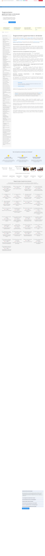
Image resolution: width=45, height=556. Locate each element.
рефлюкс (23, 38)
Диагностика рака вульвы (6, 129)
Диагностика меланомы (6, 49)
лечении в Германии (30, 37)
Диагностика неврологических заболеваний (5, 56)
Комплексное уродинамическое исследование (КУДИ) (5, 116)
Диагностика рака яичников (6, 89)
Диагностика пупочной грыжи (7, 96)
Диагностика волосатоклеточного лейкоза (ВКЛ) (7, 92)
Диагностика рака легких (6, 43)
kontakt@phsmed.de (7, 29)
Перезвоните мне (36, 0)
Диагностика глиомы (5, 142)
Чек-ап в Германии (5, 81)
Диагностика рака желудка (6, 52)
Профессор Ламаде (40, 171)
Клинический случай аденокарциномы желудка (40, 176)
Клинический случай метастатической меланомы (26, 176)
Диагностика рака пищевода (6, 90)
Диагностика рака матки (6, 44)
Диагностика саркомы (6, 53)
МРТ (3, 71)
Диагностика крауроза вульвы (7, 54)
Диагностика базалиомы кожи (7, 136)
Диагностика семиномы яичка (7, 137)
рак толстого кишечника (23, 39)
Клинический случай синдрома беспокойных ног (12, 176)
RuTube (8, 188)
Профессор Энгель (26, 171)
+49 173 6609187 (20, 0)
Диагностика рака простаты (6, 70)
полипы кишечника (15, 39)
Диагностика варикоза (6, 72)
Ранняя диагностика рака (6, 141)
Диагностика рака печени (6, 85)
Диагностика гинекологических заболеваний (5, 59)
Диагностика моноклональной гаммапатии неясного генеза (7, 119)
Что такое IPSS (5, 69)
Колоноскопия (20, 82)
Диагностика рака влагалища (7, 130)
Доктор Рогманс (33, 171)
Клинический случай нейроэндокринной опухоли (19, 176)
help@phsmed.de (18, 29)
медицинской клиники (36, 41)
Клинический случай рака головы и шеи (4, 176)
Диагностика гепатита (6, 84)
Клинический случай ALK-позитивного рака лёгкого (33, 176)
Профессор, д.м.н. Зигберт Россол (17, 41)
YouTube (6, 188)
